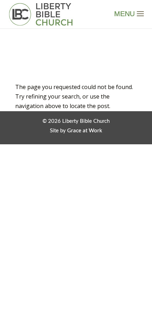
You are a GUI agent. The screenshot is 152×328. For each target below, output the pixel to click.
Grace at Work (84, 130)
